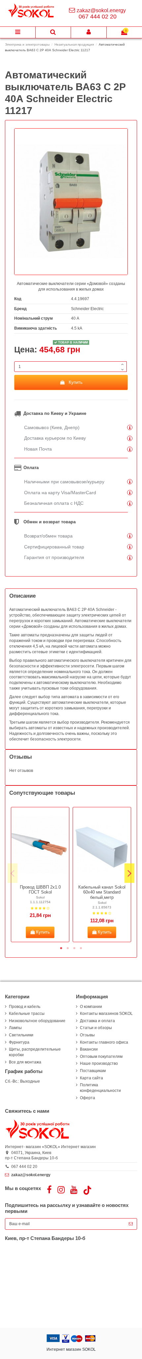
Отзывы (87, 1035)
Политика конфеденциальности (100, 1088)
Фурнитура (19, 1042)
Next (129, 873)
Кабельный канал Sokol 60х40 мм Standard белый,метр (101, 892)
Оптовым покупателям (101, 1056)
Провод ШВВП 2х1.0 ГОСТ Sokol (40, 890)
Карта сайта (91, 1078)
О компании (91, 1006)
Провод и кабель (24, 1006)
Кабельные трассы (27, 1013)
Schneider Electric (87, 308)
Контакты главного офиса (104, 1042)
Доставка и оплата (97, 1021)
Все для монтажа (25, 1062)
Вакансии (89, 1049)
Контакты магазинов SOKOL (106, 1013)
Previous (13, 873)
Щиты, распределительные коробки (35, 1052)
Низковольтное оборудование (37, 1021)
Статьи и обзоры (96, 1027)
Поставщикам (93, 1070)
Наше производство (99, 1063)
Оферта (87, 1098)
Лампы (15, 1027)
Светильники (21, 1035)
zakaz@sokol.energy (101, 10)
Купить (76, 382)
